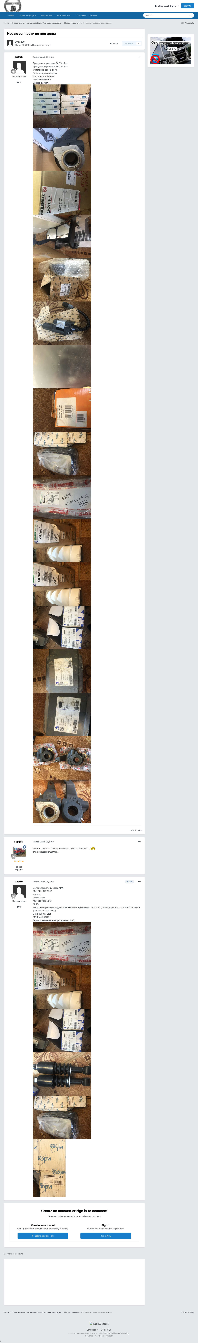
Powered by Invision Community (99, 1336)
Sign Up (187, 6)
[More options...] (139, 57)
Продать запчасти (41, 45)
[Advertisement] (59, 1282)
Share (115, 43)
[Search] (191, 15)
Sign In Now (106, 1236)
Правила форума (28, 15)
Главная (10, 15)
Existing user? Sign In (166, 6)
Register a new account (42, 1236)
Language (92, 1330)
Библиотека (46, 15)
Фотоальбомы (63, 15)
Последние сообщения (86, 15)
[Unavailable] (62, 106)
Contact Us (106, 1330)
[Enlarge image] (93, 848)
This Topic (179, 15)
